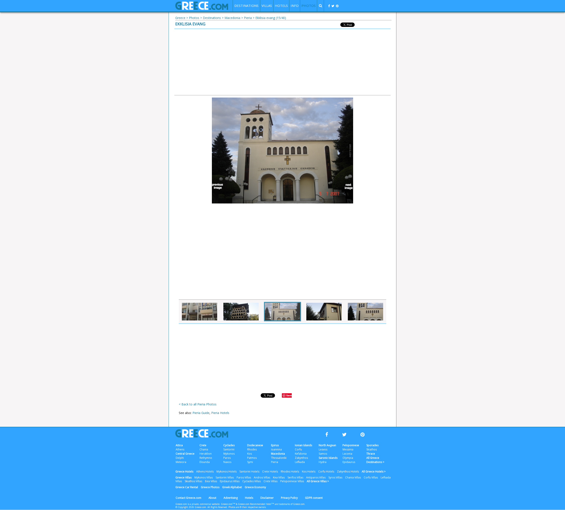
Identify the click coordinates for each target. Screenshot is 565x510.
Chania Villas (353, 477)
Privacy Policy (289, 498)
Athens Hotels (205, 471)
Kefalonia (301, 453)
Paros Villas (244, 477)
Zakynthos (301, 458)
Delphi (180, 458)
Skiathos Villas (193, 481)
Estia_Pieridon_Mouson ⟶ (346, 186)
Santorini (228, 449)
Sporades (372, 445)
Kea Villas (279, 477)
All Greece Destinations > (375, 460)
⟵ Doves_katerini (218, 186)
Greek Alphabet (232, 487)
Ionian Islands (303, 445)
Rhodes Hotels (290, 471)
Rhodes (252, 449)
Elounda (205, 462)
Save (289, 395)
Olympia (348, 458)
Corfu (298, 449)
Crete (203, 445)
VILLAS (267, 5)
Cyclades (229, 445)
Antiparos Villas (316, 477)
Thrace (370, 453)
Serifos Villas (295, 477)
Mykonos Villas (203, 477)
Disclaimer (267, 498)
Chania (204, 449)
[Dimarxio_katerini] (199, 311)
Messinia (348, 449)
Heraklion (206, 453)
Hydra (322, 462)
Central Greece (185, 453)
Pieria (248, 18)
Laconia (347, 453)
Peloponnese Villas (292, 481)
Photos (194, 18)
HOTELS (281, 5)
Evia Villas (211, 481)
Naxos (227, 462)
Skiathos (371, 449)
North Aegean (327, 445)
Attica (179, 445)
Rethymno (206, 458)
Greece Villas (183, 477)
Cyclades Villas (251, 481)
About (212, 498)
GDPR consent (314, 498)
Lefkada (300, 462)
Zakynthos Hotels (348, 471)
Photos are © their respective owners (247, 507)
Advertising (231, 498)
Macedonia (232, 18)
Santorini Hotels (249, 471)
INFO (295, 5)
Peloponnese (351, 445)
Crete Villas (270, 481)
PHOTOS (308, 5)
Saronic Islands (328, 458)
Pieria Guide (200, 413)
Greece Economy (255, 487)
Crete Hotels (270, 471)
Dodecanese (255, 445)
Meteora (181, 462)
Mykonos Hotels (227, 471)
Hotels (249, 498)
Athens (180, 449)
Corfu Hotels (326, 471)
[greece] (201, 9)
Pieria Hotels (220, 413)
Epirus (275, 445)
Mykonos (229, 453)
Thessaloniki (278, 458)
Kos (249, 453)
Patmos (252, 458)
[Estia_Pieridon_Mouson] (324, 311)
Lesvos (323, 449)
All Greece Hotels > (374, 471)
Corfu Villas (371, 477)
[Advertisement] (282, 62)
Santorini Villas (225, 477)
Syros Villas (335, 477)
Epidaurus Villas (229, 481)
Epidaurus (349, 462)
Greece (180, 18)
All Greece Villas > (318, 481)
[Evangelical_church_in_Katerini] (365, 311)
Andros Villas (262, 477)
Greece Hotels (184, 471)
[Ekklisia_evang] (282, 311)
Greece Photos (210, 487)
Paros (227, 458)
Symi (250, 462)
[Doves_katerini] (241, 311)
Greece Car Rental (186, 487)
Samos (323, 453)
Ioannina (276, 449)
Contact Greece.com (188, 498)
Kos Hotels (308, 471)
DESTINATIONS (246, 5)
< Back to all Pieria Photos (198, 404)
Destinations (212, 18)
